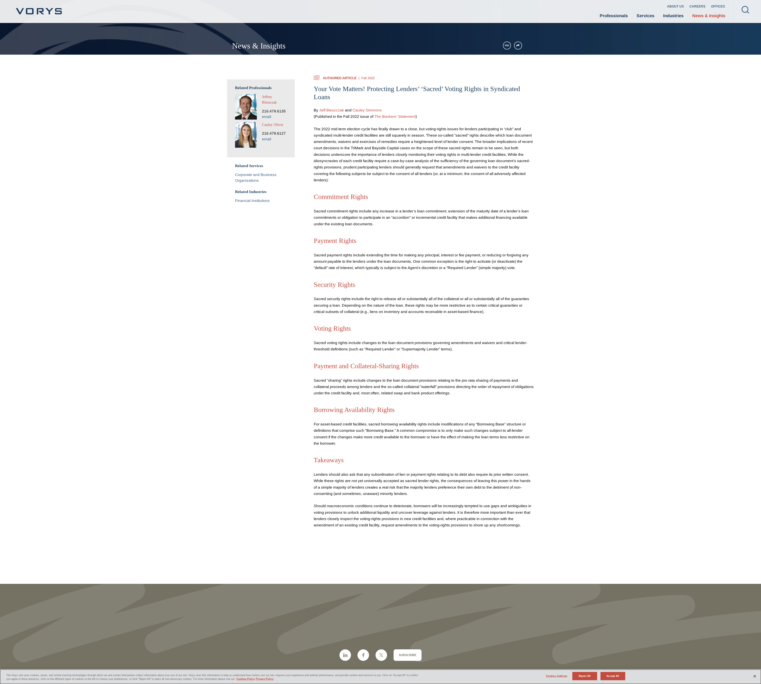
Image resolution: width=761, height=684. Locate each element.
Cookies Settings (556, 675)
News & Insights (708, 15)
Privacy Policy (264, 679)
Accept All (612, 675)
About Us (675, 6)
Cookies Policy (245, 679)
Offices (718, 6)
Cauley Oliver (272, 125)
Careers (697, 6)
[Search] (745, 9)
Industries (673, 15)
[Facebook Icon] (363, 655)
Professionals (614, 15)
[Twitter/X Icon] (381, 655)
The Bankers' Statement (395, 116)
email (266, 117)
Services (645, 15)
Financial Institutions (252, 201)
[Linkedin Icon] (345, 655)
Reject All (585, 675)
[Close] (754, 676)
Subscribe (407, 655)
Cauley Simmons (367, 110)
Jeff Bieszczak (331, 110)
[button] (518, 45)
